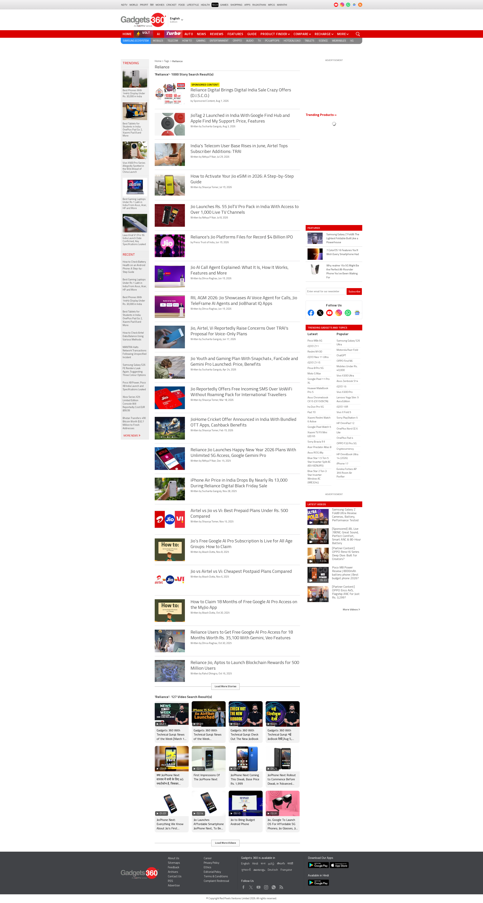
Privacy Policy (211, 863)
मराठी (290, 863)
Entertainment (219, 40)
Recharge (323, 34)
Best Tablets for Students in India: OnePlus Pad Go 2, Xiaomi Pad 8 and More (132, 319)
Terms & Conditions (216, 876)
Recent (129, 255)
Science (323, 40)
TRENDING (131, 63)
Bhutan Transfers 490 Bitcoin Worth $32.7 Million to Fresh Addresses (134, 423)
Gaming (200, 40)
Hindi (255, 863)
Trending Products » (321, 115)
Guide (252, 34)
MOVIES (160, 5)
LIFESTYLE (193, 5)
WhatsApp (273, 886)
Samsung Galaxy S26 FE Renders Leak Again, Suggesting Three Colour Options (134, 370)
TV (259, 40)
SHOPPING (236, 5)
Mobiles (158, 40)
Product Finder (274, 34)
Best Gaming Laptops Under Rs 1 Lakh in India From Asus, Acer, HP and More (135, 284)
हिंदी (152, 5)
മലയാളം (259, 870)
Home (127, 34)
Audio (250, 40)
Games (224, 5)
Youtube (258, 886)
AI (158, 34)
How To (187, 40)
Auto (189, 34)
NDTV (124, 5)
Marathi (282, 5)
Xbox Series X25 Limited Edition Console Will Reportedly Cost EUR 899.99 (134, 404)
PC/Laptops (272, 40)
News (201, 34)
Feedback (173, 867)
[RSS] (360, 5)
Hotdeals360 (292, 40)
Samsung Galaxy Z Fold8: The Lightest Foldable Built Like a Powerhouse (342, 238)
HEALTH (205, 5)
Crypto (237, 40)
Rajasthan (259, 5)
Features (235, 34)
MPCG (271, 5)
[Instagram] (338, 313)
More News (131, 435)
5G (352, 40)
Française (286, 870)
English (245, 863)
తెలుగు (281, 863)
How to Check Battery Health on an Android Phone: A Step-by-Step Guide (134, 267)
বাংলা (263, 863)
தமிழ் (271, 863)
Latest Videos (317, 504)
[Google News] (357, 313)
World (133, 5)
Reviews (217, 34)
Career (208, 858)
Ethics (207, 867)
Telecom (173, 40)
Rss (281, 886)
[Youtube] (329, 313)
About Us (173, 858)
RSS (170, 881)
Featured (314, 228)
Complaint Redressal (216, 881)
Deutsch (273, 870)
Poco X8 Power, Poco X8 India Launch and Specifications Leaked (134, 386)
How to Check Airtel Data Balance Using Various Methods (133, 336)
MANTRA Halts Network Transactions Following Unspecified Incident (134, 352)
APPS (247, 5)
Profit (144, 5)
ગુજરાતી (246, 870)
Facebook (243, 886)
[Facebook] (311, 313)
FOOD (181, 5)
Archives (173, 872)
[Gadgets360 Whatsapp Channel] (348, 313)
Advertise (174, 885)
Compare (301, 34)
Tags (166, 61)
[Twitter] (320, 313)
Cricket (171, 5)
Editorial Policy (212, 872)
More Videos (350, 609)
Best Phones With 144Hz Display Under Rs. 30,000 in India (134, 300)
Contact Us (175, 876)
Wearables (339, 40)
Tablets (309, 40)
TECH (215, 5)
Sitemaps (174, 863)
